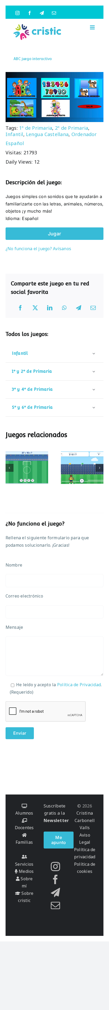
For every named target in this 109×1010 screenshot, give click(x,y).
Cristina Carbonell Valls (85, 820)
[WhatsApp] (64, 307)
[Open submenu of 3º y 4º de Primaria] (93, 389)
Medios (26, 871)
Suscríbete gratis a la (56, 813)
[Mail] (55, 905)
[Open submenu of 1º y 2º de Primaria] (93, 371)
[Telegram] (78, 307)
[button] (9, 468)
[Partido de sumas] (82, 467)
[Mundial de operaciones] (27, 467)
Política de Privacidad (79, 685)
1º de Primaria (35, 128)
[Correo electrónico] (93, 307)
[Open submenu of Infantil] (93, 353)
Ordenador (84, 134)
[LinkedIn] (49, 307)
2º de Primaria (71, 128)
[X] (35, 307)
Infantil (14, 134)
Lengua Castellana (47, 134)
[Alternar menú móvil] (93, 27)
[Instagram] (55, 866)
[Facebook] (20, 307)
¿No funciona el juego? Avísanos (38, 249)
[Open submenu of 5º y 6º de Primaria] (93, 407)
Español (15, 143)
